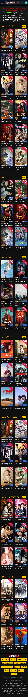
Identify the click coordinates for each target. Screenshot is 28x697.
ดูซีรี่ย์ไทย (13, 659)
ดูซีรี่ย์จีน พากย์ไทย (21, 659)
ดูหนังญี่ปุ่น (21, 670)
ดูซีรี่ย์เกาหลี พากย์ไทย (20, 663)
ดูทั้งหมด (23, 26)
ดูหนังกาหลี (13, 670)
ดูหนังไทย (17, 666)
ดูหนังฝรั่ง (24, 666)
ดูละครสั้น (14, 674)
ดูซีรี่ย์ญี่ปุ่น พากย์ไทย (7, 663)
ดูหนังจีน (7, 670)
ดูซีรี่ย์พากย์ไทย (11, 12)
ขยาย (14, 22)
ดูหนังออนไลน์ (5, 659)
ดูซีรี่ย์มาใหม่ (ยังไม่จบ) (7, 666)
